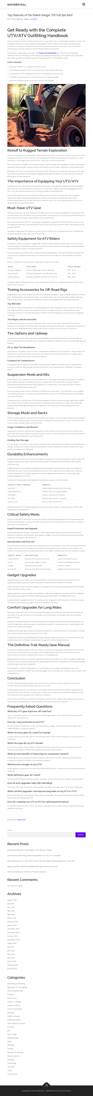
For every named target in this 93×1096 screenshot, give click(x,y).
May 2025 (11, 954)
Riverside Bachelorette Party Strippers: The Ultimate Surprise (29, 850)
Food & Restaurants (14, 1009)
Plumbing (10, 1045)
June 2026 (11, 907)
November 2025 (13, 932)
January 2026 (12, 925)
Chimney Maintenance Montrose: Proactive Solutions (26, 872)
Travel (9, 1070)
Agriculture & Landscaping (17, 987)
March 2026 (11, 918)
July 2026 (10, 903)
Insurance (11, 1027)
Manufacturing (12, 1038)
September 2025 (13, 940)
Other (9, 1041)
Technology (11, 1063)
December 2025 (13, 929)
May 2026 (11, 911)
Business (10, 994)
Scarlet (34, 19)
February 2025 (12, 965)
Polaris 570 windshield (47, 53)
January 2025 (12, 969)
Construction (12, 998)
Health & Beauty (13, 1016)
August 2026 (12, 900)
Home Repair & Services (16, 1023)
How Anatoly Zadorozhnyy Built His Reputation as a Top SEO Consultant (34, 855)
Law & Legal (12, 1034)
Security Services (13, 1056)
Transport (21, 820)
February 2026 (12, 922)
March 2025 (11, 961)
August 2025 (12, 943)
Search (9, 830)
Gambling (10, 1012)
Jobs (9, 1030)
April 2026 (11, 914)
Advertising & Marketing (16, 984)
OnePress (49, 1091)
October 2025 (12, 936)
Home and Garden (14, 1020)
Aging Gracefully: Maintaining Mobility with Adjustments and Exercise (32, 866)
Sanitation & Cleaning (15, 1052)
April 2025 (11, 958)
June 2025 (11, 950)
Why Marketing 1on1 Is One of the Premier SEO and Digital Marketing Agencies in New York (41, 861)
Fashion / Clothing (14, 1002)
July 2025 (10, 947)
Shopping (10, 1059)
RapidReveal (16, 4)
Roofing (10, 1049)
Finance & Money (13, 1005)
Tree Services (12, 1074)
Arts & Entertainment (15, 991)
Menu (84, 4)
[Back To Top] (47, 1085)
